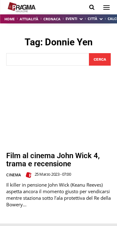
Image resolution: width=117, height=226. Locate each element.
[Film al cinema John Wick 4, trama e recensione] (58, 108)
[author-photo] (30, 175)
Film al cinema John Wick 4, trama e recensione (53, 159)
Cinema (13, 175)
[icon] (91, 7)
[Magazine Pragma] (21, 7)
